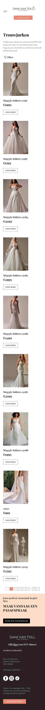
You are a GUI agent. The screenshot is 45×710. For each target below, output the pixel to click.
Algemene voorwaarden (12, 650)
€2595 (7, 571)
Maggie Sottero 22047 (15, 566)
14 (33, 589)
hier (15, 644)
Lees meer (10, 112)
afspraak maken (14, 701)
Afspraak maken (23, 17)
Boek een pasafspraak (16, 621)
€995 (6, 513)
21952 (6, 508)
